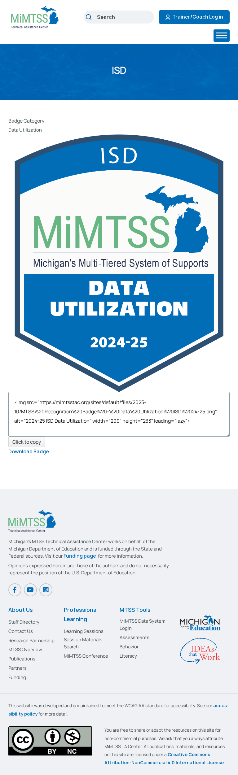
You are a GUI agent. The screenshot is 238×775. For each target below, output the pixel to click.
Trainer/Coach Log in (197, 17)
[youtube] (30, 589)
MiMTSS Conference (86, 656)
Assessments (134, 637)
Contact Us (20, 631)
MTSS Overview (25, 649)
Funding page (80, 556)
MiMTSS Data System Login (142, 624)
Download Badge (28, 451)
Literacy (128, 656)
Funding (17, 677)
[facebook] (14, 589)
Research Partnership (31, 640)
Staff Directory (23, 622)
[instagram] (45, 589)
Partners (17, 668)
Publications (21, 658)
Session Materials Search (83, 643)
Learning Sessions (84, 631)
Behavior (129, 646)
